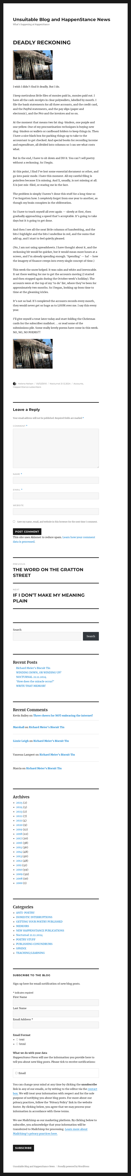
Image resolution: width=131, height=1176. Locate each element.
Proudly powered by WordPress (73, 1166)
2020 (19, 825)
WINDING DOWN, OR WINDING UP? (38, 672)
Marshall (18, 727)
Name (17, 474)
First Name (20, 997)
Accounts (78, 383)
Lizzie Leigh (21, 740)
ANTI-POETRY (25, 912)
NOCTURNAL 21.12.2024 (31, 677)
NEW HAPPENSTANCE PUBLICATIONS (40, 930)
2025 (19, 802)
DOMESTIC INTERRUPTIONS (34, 917)
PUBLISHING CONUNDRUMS (34, 944)
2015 (19, 847)
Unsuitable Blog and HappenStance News (61, 19)
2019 (19, 829)
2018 (19, 833)
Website (18, 505)
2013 (19, 856)
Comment (20, 426)
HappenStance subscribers (27, 387)
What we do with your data (30, 1052)
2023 (19, 811)
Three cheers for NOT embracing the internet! (63, 715)
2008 (19, 878)
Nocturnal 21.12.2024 (60, 383)
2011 (19, 865)
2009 (19, 874)
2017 (19, 838)
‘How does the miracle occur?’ (35, 681)
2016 (19, 842)
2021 (19, 820)
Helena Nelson (25, 383)
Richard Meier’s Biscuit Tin (33, 668)
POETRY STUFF (25, 939)
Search (17, 629)
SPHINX (21, 948)
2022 (19, 816)
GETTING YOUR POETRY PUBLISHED (39, 921)
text (22, 1039)
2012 (19, 860)
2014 (19, 851)
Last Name (20, 1008)
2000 (19, 883)
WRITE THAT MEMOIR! (31, 685)
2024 (19, 807)
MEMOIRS (22, 926)
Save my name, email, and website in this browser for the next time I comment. (57, 521)
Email (18, 489)
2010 (19, 869)
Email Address (23, 1019)
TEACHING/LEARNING (30, 952)
